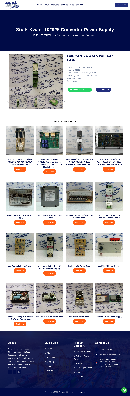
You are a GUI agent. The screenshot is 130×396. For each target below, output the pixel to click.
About (46, 5)
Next (64, 102)
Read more (20, 169)
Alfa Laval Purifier (83, 351)
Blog (72, 5)
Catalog (64, 5)
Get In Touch (121, 5)
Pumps (79, 363)
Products (55, 5)
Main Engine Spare (84, 367)
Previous (8, 102)
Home (39, 5)
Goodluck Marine (65, 392)
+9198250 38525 (106, 349)
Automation (81, 376)
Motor (78, 372)
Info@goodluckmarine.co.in (110, 355)
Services (79, 5)
